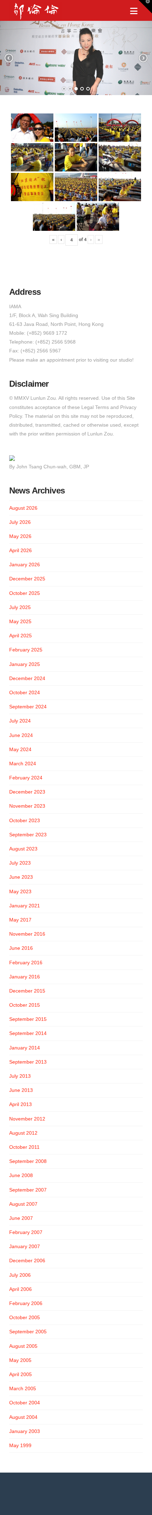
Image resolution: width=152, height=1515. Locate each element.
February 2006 (25, 1303)
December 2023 (27, 792)
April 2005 (20, 1374)
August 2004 (23, 1417)
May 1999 (20, 1445)
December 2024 (27, 678)
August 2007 (23, 1204)
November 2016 (27, 934)
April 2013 (20, 1104)
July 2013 (20, 1076)
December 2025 (27, 578)
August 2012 (23, 1133)
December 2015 (27, 991)
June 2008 (21, 1175)
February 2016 (25, 962)
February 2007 (25, 1232)
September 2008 (28, 1161)
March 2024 (22, 763)
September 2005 (28, 1331)
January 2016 (24, 976)
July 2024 (20, 721)
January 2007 (24, 1246)
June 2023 (21, 877)
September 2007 (28, 1190)
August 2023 (23, 849)
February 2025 (25, 650)
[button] (134, 11)
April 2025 (20, 635)
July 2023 (20, 863)
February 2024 (25, 777)
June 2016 (21, 948)
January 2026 (24, 564)
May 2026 (20, 536)
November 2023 (27, 806)
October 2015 (24, 1005)
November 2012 (27, 1119)
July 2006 (20, 1275)
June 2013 (21, 1090)
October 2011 (24, 1147)
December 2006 (27, 1260)
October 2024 (24, 692)
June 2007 (21, 1218)
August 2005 (23, 1346)
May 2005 (20, 1360)
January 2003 (24, 1431)
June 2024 (21, 735)
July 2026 (20, 522)
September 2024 (28, 706)
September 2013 (28, 1062)
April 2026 (20, 550)
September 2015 (28, 1019)
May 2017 (20, 920)
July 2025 (20, 607)
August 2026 (23, 508)
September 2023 (28, 834)
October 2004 (24, 1402)
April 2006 (20, 1289)
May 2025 (20, 621)
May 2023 (20, 891)
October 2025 (24, 593)
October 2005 (24, 1317)
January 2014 (24, 1048)
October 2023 (24, 820)
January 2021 (24, 905)
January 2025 (24, 664)
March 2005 (22, 1388)
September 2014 (28, 1033)
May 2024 (20, 749)
